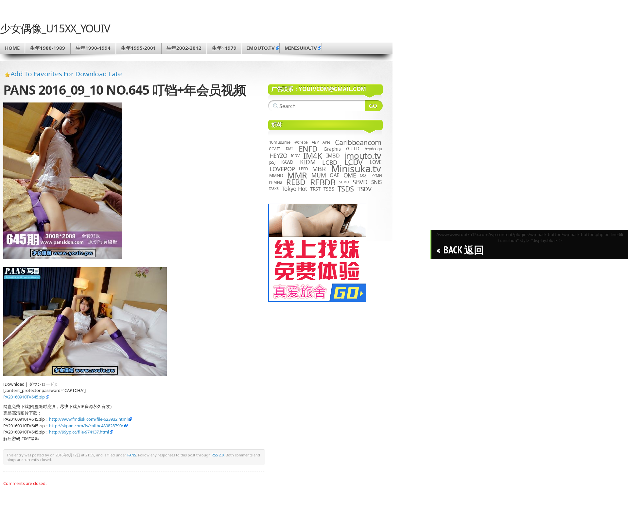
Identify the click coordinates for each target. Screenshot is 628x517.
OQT (364, 175)
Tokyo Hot (294, 189)
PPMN (377, 175)
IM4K (312, 155)
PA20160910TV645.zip (24, 397)
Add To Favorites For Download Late (66, 73)
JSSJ (272, 162)
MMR (297, 175)
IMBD (333, 155)
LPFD (303, 169)
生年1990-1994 (93, 48)
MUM (318, 175)
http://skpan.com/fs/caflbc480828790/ (86, 426)
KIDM (307, 162)
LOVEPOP (282, 169)
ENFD (308, 148)
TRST (315, 188)
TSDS (346, 189)
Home (12, 48)
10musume (279, 142)
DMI (289, 148)
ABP (315, 142)
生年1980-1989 (47, 48)
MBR (319, 168)
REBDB (323, 182)
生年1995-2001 (138, 48)
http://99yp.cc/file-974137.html (79, 432)
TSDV (365, 189)
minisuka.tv (301, 48)
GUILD (352, 149)
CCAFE (275, 149)
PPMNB (275, 182)
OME (349, 175)
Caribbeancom (358, 142)
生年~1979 (224, 48)
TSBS (328, 188)
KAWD (287, 162)
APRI (326, 142)
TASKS (274, 188)
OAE (335, 175)
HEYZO (279, 155)
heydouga (373, 149)
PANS (131, 454)
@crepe (301, 142)
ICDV (295, 155)
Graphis (331, 148)
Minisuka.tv (356, 168)
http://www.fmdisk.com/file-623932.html (88, 419)
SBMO (344, 182)
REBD (295, 182)
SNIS (376, 182)
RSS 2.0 (218, 454)
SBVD (360, 182)
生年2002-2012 (183, 48)
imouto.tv (261, 48)
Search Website (374, 105)
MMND (276, 175)
